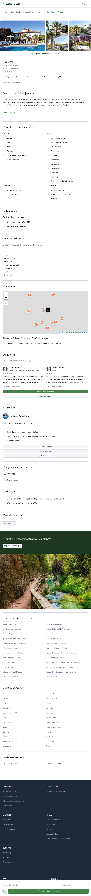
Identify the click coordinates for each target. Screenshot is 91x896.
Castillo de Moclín (10, 648)
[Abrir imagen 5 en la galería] (80, 43)
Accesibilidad (52, 834)
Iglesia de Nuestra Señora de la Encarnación (63, 653)
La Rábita (50, 737)
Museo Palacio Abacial (55, 624)
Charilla (6, 703)
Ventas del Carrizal (53, 722)
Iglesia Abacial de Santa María (14, 638)
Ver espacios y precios (48, 891)
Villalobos (6, 708)
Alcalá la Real (51, 694)
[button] (43, 310)
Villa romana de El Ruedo (12, 672)
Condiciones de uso (55, 819)
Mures (48, 703)
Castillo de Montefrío (11, 677)
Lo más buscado (10, 829)
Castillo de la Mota (53, 638)
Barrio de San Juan (53, 634)
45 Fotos (85, 47)
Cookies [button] (49, 829)
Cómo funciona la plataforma (59, 838)
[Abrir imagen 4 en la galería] (57, 43)
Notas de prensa (10, 796)
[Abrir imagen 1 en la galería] (22, 36)
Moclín (5, 727)
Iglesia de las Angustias (12, 629)
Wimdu (6, 857)
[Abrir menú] (87, 3)
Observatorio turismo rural (14, 801)
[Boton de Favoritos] (85, 26)
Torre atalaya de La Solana (56, 648)
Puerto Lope (51, 718)
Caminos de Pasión (10, 763)
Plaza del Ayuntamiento (12, 634)
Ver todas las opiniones (45, 392)
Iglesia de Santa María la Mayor (58, 629)
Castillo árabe (8, 667)
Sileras (49, 732)
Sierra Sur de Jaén (53, 763)
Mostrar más (8, 112)
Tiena (5, 737)
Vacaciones (8, 824)
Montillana (7, 746)
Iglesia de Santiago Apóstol (13, 653)
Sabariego (50, 741)
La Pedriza (50, 708)
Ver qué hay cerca (12, 69)
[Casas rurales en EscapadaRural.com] (11, 3)
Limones (49, 713)
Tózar (5, 718)
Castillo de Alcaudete (54, 677)
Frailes (5, 698)
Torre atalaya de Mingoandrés (14, 643)
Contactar (7, 806)
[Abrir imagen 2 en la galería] (57, 28)
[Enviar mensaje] (4, 891)
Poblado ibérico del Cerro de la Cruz (60, 667)
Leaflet (65, 333)
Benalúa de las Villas (10, 741)
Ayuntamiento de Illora (11, 658)
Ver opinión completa (11, 387)
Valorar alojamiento (45, 396)
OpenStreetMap (82, 333)
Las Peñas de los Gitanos (56, 643)
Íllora (48, 746)
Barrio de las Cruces (10, 624)
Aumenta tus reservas (56, 791)
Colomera (7, 732)
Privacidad (50, 824)
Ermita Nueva (51, 698)
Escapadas (7, 819)
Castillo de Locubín (10, 713)
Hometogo (7, 852)
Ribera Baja (7, 694)
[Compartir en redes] (83, 3)
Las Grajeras (7, 722)
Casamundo (8, 862)
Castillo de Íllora (9, 662)
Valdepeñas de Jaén (54, 727)
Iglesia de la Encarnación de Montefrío (61, 672)
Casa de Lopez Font (54, 658)
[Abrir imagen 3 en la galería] (80, 28)
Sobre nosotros (10, 791)
